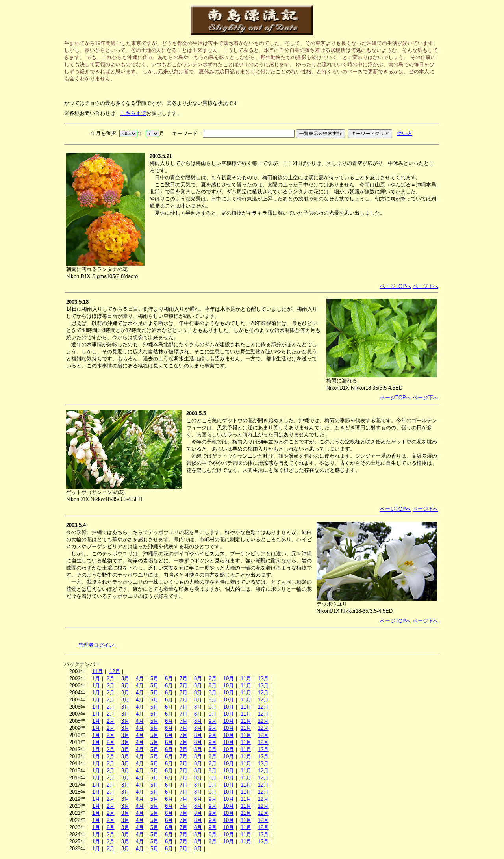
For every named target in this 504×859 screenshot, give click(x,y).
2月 (111, 678)
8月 (198, 678)
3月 (125, 678)
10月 (228, 678)
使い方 (404, 133)
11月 (97, 671)
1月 (96, 678)
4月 (140, 678)
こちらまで (133, 113)
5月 (154, 678)
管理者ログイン (96, 645)
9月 (213, 678)
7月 (183, 678)
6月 (169, 678)
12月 (114, 671)
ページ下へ (425, 286)
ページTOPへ (395, 286)
